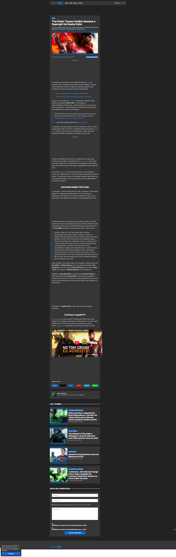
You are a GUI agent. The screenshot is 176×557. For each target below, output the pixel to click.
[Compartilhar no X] (63, 386)
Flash (88, 82)
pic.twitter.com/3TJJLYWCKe (75, 118)
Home (66, 3)
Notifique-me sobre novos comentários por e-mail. (69, 525)
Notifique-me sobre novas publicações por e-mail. (69, 529)
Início (53, 18)
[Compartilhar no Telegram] (87, 386)
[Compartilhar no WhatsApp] (95, 386)
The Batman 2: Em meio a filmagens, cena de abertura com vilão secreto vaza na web (83, 435)
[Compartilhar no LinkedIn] (71, 386)
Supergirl (64, 172)
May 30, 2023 (82, 122)
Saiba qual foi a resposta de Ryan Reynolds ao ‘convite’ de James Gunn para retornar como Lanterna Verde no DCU (82, 416)
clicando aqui (60, 325)
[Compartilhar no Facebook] (55, 386)
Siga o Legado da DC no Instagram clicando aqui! (72, 93)
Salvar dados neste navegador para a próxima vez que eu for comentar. (72, 505)
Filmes (71, 3)
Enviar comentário (75, 533)
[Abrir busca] (124, 3)
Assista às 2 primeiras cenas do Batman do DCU (83, 455)
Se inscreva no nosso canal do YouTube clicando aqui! (73, 96)
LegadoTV (56, 319)
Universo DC (84, 161)
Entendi (11, 553)
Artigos (80, 3)
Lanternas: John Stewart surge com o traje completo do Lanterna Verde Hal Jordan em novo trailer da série (83, 475)
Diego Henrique (62, 393)
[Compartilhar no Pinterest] (79, 386)
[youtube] (116, 3)
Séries (75, 3)
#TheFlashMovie (59, 118)
